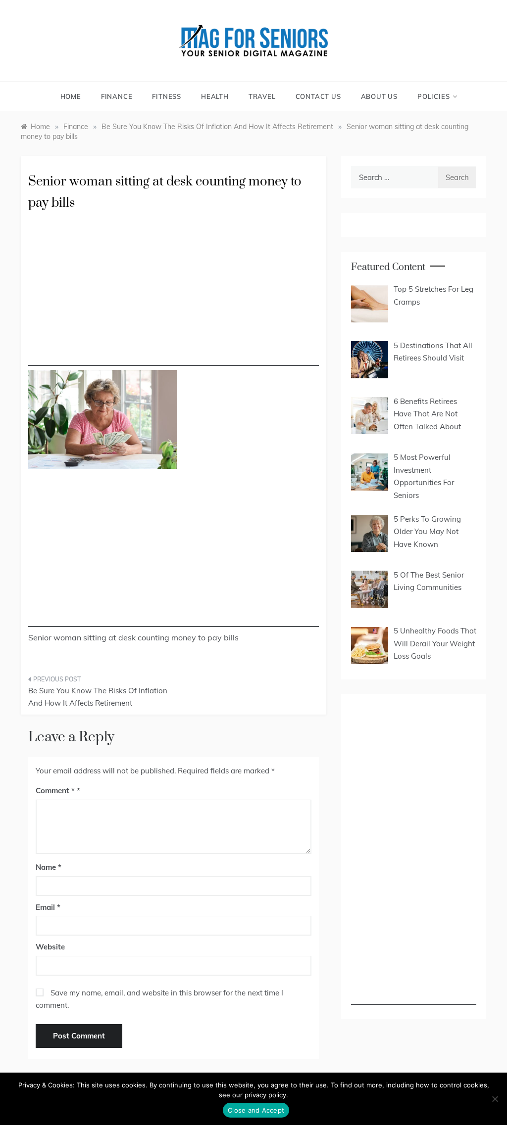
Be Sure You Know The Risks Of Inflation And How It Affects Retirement (97, 697)
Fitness (166, 96)
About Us (379, 96)
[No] (495, 1099)
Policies (433, 96)
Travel (262, 96)
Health (215, 96)
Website (50, 946)
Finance (117, 96)
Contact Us (318, 96)
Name (48, 867)
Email (48, 907)
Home (70, 96)
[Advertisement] (173, 296)
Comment (55, 790)
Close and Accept (256, 1110)
